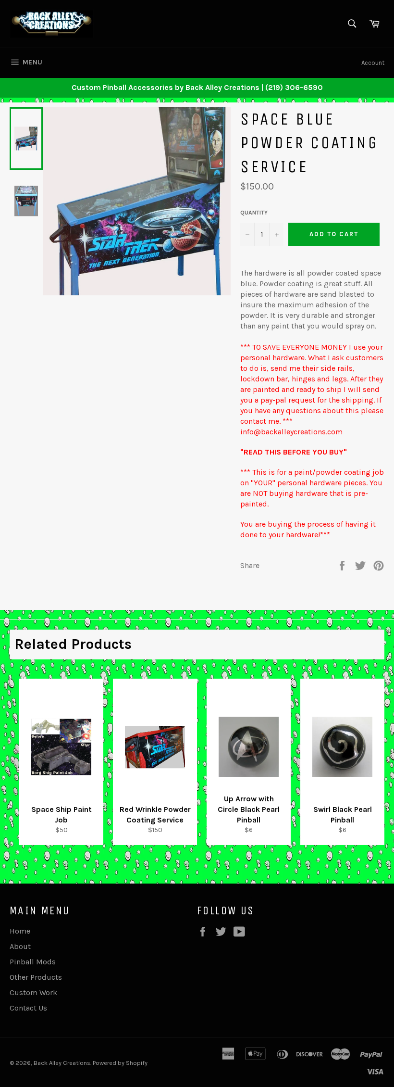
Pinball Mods (33, 961)
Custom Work (33, 992)
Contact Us (28, 1007)
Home (20, 930)
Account (372, 62)
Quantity (254, 212)
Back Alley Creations (62, 1062)
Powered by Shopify (120, 1062)
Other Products (36, 977)
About (20, 946)
